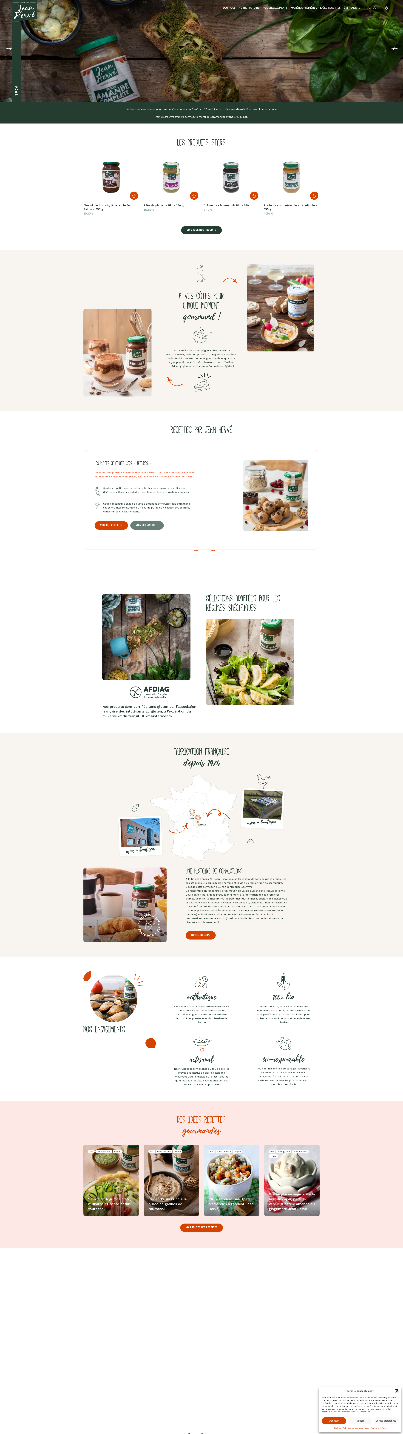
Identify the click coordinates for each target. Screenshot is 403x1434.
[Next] (212, 552)
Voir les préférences (386, 1420)
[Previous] (4, 51)
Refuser (360, 1420)
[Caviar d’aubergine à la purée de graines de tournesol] (171, 1180)
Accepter (334, 1420)
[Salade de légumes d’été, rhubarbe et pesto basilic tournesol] (111, 1180)
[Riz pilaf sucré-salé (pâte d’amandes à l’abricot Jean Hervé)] (231, 1180)
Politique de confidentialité (356, 1428)
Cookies (337, 1428)
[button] (396, 1391)
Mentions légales (378, 1428)
